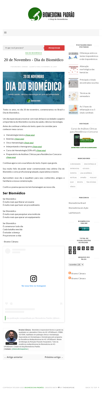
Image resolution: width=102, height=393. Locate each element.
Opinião (83, 178)
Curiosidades (75, 164)
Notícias (73, 178)
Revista (80, 182)
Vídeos (72, 187)
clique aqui (30, 135)
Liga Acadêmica (86, 173)
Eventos (73, 173)
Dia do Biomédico (33, 53)
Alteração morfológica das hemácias (87, 69)
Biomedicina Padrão (34, 387)
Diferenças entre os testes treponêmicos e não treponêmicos (89, 56)
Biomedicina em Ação (78, 208)
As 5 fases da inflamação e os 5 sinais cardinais (87, 109)
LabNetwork (74, 212)
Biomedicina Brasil (77, 203)
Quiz (72, 182)
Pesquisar (54, 48)
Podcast (93, 178)
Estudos (86, 168)
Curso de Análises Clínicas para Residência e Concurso (84, 130)
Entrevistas (74, 168)
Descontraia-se (90, 164)
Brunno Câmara (78, 273)
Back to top (91, 387)
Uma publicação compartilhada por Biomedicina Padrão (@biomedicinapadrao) (38, 318)
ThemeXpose (69, 387)
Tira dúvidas (91, 182)
